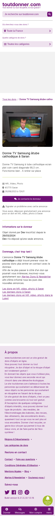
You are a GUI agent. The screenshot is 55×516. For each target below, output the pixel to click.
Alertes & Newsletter (15, 477)
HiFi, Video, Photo (14, 183)
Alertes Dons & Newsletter (36, 276)
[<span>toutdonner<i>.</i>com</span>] (21, 5)
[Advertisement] (27, 72)
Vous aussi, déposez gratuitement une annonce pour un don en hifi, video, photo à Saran (26, 212)
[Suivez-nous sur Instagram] (20, 493)
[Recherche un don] (49, 14)
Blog (26, 471)
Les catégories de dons (16, 445)
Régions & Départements (17, 439)
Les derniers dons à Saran (16, 291)
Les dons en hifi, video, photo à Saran (23, 288)
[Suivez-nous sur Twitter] (7, 493)
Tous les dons (9, 99)
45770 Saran (11, 187)
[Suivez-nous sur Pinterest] (27, 493)
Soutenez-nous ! (36, 477)
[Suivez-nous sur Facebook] (14, 493)
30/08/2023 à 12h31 (14, 191)
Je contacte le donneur (29, 199)
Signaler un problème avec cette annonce (26, 206)
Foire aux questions (25, 459)
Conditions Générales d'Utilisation (21, 465)
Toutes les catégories (18, 44)
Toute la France (15, 31)
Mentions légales (13, 471)
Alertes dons (47, 503)
